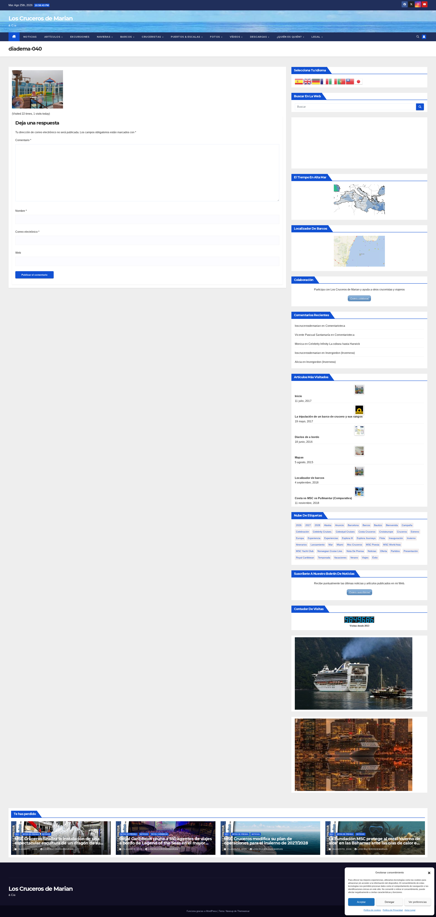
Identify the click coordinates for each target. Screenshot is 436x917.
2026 (298, 525)
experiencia (314, 538)
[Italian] (333, 81)
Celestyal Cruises (345, 531)
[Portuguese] (341, 81)
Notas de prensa (30, 834)
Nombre (21, 210)
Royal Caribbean (159, 834)
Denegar (389, 901)
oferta (383, 551)
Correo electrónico (27, 231)
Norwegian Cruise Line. (330, 551)
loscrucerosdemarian (308, 325)
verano (354, 557)
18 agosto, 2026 (342, 849)
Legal (316, 36)
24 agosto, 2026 (28, 849)
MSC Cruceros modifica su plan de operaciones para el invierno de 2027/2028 (266, 840)
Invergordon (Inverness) (340, 352)
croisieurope (386, 531)
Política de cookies (372, 910)
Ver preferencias (418, 901)
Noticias (30, 36)
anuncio (339, 525)
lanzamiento (318, 544)
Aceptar (361, 901)
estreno (415, 531)
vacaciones (340, 557)
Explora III (347, 538)
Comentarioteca (335, 325)
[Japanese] (358, 81)
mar (331, 544)
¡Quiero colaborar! (359, 298)
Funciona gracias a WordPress (202, 911)
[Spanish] (299, 81)
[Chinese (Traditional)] (350, 81)
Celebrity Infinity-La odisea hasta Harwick (334, 343)
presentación (411, 551)
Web (18, 252)
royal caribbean (305, 557)
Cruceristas (152, 36)
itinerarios (301, 544)
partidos (395, 551)
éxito (375, 557)
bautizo (378, 525)
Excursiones (80, 36)
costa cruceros (367, 531)
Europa (300, 538)
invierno (411, 538)
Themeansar (243, 911)
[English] (307, 81)
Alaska (327, 525)
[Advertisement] (359, 143)
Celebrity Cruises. (322, 531)
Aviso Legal (409, 910)
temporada (324, 557)
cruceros (402, 531)
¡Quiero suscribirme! (359, 592)
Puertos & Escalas (186, 36)
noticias (372, 551)
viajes (365, 557)
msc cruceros (354, 544)
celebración (302, 531)
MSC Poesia (372, 544)
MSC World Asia (392, 544)
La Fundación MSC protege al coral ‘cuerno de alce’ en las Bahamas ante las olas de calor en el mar (374, 843)
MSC (17, 834)
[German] (316, 81)
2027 (308, 525)
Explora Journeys (366, 538)
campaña (407, 525)
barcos (366, 525)
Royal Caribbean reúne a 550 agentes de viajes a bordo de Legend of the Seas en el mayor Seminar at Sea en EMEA (165, 843)
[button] (429, 872)
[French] (324, 81)
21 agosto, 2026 (132, 849)
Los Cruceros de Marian (41, 18)
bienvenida (392, 525)
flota (382, 538)
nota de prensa (355, 551)
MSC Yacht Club (305, 551)
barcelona (353, 525)
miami (340, 544)
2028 (317, 525)
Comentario (23, 140)
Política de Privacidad (393, 910)
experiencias (331, 538)
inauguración (396, 538)
